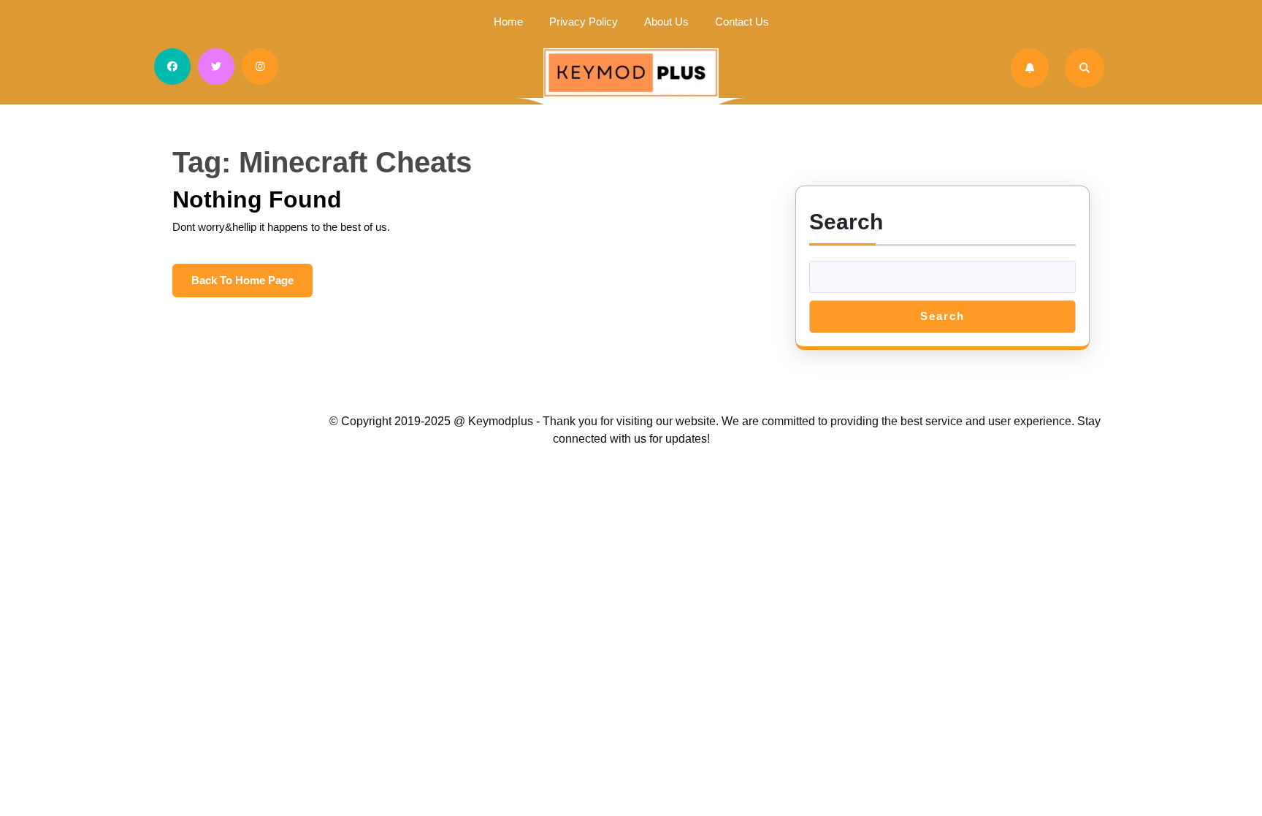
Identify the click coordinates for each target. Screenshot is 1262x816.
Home (508, 21)
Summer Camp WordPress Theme (245, 421)
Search (846, 222)
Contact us (742, 21)
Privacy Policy (583, 21)
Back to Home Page (252, 285)
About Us (666, 21)
